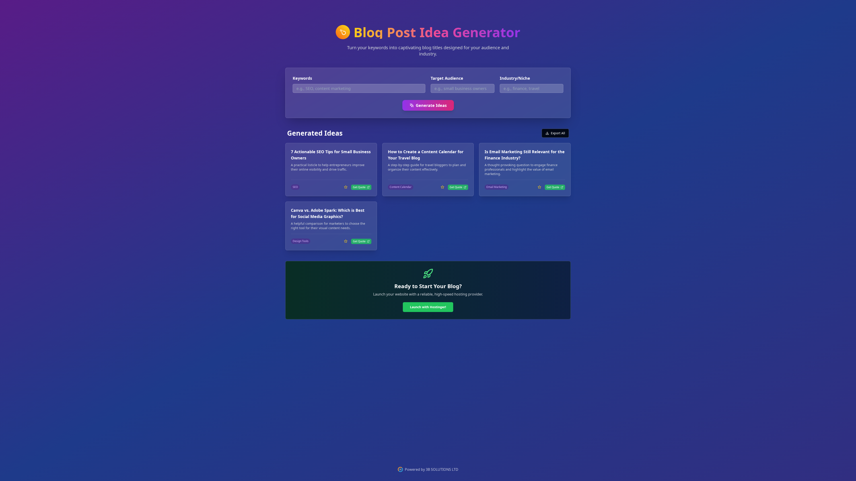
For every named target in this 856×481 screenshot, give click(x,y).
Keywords (302, 78)
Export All (558, 133)
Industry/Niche (515, 78)
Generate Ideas (431, 105)
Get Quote (359, 187)
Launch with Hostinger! (428, 307)
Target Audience (447, 78)
